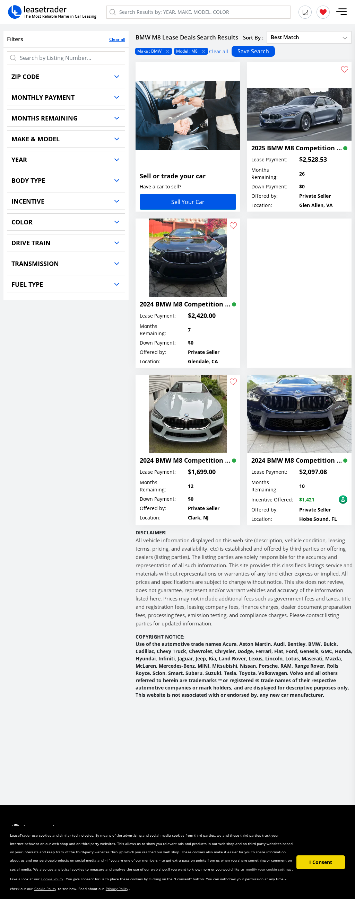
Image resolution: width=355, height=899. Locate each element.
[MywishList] (323, 12)
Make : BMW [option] (149, 51)
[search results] (305, 12)
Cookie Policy (52, 878)
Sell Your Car (188, 202)
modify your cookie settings (268, 869)
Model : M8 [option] (187, 51)
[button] (341, 12)
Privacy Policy (117, 888)
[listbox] (244, 51)
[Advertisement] (299, 285)
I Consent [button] (320, 862)
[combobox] (309, 37)
